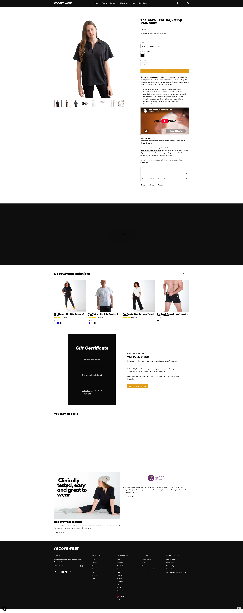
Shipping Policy (170, 559)
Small (143, 46)
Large (159, 46)
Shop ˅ (97, 3)
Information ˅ (124, 3)
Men (93, 559)
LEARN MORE (129, 496)
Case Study (120, 581)
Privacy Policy (170, 566)
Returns (145, 169)
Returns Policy (170, 563)
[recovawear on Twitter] (66, 572)
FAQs (144, 174)
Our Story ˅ (113, 3)
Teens (93, 566)
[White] (55, 323)
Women (94, 563)
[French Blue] (58, 323)
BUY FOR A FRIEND (137, 386)
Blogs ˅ (134, 3)
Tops (93, 569)
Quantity (144, 60)
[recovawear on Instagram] (55, 572)
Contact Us (145, 566)
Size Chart (120, 566)
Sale (93, 578)
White (147, 55)
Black (142, 55)
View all (183, 274)
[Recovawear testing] (87, 495)
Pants (93, 572)
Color (145, 51)
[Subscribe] (81, 566)
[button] (4, 608)
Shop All (94, 575)
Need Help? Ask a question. (154, 178)
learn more (61, 532)
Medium (151, 46)
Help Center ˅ (143, 3)
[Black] (60, 323)
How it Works (120, 563)
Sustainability (120, 591)
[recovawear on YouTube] (63, 572)
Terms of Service (170, 569)
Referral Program (146, 559)
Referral (104, 3)
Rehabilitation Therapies (148, 569)
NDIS (118, 572)
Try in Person (120, 588)
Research (119, 578)
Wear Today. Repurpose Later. (150, 150)
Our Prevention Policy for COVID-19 (176, 572)
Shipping (150, 33)
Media (119, 585)
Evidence (119, 575)
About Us (119, 559)
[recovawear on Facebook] (59, 572)
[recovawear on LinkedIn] (70, 572)
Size (142, 42)
